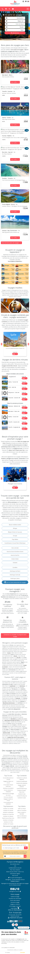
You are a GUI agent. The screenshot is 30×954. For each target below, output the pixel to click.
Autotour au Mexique (8, 812)
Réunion (7, 278)
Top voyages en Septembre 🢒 (15, 261)
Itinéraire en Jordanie (8, 788)
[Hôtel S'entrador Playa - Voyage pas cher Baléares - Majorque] (5, 407)
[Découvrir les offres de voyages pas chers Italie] (17, 269)
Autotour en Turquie (8, 824)
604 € (25, 399)
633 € (25, 429)
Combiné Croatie (22, 797)
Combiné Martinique (22, 788)
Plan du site (15, 875)
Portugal (7, 265)
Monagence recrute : (14, 891)
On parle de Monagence (15, 877)
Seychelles (21, 274)
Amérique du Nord (15, 571)
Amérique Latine (15, 578)
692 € (25, 394)
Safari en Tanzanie (21, 810)
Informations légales (15, 873)
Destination (20, 18)
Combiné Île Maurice (22, 796)
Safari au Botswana (22, 816)
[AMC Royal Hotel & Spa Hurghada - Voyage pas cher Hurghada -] (5, 377)
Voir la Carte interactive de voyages (15, 582)
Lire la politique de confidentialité (8, 947)
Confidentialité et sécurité (15, 868)
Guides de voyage (15, 896)
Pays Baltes (15, 539)
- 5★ (8, 91)
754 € (25, 389)
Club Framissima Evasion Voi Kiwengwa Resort (13, 180)
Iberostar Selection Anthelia (9, 93)
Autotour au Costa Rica (8, 814)
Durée (21, 27)
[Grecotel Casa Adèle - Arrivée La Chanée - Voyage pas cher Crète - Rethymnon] (5, 393)
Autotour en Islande (8, 810)
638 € (25, 418)
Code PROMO (15, 908)
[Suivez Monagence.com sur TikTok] (16, 888)
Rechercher (15, 33)
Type (22, 30)
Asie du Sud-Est (15, 555)
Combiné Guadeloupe (21, 781)
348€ (15, 488)
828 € (25, 413)
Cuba (20, 278)
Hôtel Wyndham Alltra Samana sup (10, 232)
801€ (15, 354)
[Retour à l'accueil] (15, 3)
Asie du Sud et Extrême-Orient (15, 551)
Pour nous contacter (15, 869)
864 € (25, 408)
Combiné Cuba (21, 794)
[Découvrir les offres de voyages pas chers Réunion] (3, 278)
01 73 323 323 (15, 913)
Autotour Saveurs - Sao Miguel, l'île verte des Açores (14, 206)
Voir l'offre (15, 82)
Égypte (20, 282)
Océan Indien (15, 559)
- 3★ (8, 136)
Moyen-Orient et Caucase (15, 532)
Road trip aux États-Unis (8, 818)
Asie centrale (15, 548)
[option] (15, 344)
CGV (15, 866)
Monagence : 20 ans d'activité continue (15, 879)
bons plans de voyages (17, 49)
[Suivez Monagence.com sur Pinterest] (18, 888)
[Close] (27, 14)
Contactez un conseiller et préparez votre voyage (15, 635)
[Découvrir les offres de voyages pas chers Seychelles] (17, 274)
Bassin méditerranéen (15, 524)
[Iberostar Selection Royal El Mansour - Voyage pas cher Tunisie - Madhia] (5, 417)
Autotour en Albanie (8, 816)
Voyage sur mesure (15, 904)
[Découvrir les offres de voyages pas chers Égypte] (17, 282)
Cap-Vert (18, 657)
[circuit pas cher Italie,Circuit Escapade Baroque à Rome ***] (15, 339)
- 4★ (8, 178)
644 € (25, 378)
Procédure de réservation (15, 898)
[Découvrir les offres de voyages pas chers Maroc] (3, 282)
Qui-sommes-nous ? (15, 864)
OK (25, 856)
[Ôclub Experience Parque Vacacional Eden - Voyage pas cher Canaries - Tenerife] (5, 423)
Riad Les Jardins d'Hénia (8, 77)
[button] (28, 2)
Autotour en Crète (8, 822)
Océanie (15, 562)
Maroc (6, 282)
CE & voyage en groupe (15, 906)
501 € (25, 383)
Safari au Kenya (22, 808)
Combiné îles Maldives (21, 783)
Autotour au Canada (8, 808)
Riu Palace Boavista (7, 154)
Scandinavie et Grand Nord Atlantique (15, 543)
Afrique (15, 528)
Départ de (20, 21)
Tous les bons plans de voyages (11, 243)
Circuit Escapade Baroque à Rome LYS (15, 348)
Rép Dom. (7, 274)
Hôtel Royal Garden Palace (8, 119)
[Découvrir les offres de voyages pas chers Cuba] (17, 278)
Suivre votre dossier (15, 900)
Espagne (21, 265)
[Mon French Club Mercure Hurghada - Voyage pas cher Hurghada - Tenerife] (5, 428)
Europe (15, 536)
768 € (25, 423)
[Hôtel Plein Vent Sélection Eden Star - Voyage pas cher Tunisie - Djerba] (5, 383)
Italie (20, 269)
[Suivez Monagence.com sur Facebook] (11, 888)
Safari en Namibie (21, 817)
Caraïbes (15, 567)
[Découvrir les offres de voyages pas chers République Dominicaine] (3, 274)
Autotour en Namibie (8, 820)
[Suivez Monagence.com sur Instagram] (14, 888)
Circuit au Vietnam (8, 797)
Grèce (6, 269)
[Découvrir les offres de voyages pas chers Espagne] (17, 265)
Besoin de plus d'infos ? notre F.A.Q (15, 871)
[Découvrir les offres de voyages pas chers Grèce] (3, 269)
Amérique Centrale (15, 575)
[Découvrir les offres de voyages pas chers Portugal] (3, 265)
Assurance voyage (15, 902)
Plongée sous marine (15, 484)
